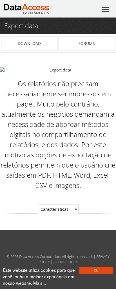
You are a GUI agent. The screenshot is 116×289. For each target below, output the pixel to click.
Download (29, 43)
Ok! (96, 270)
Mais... (39, 283)
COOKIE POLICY (65, 262)
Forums (87, 43)
